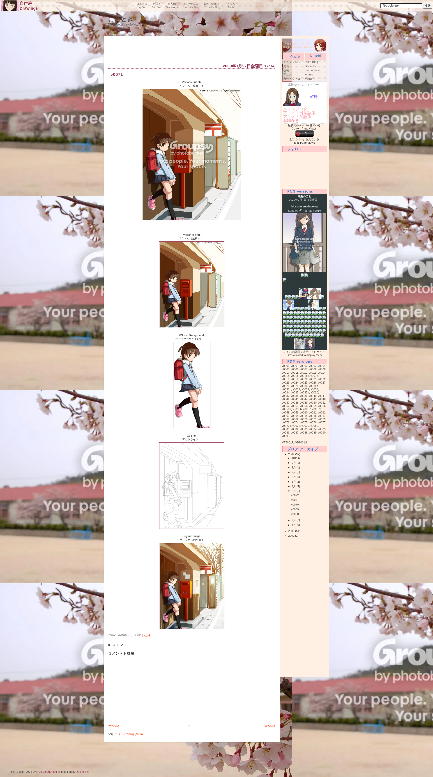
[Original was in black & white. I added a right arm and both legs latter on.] (299, 314)
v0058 (286, 412)
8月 (294, 467)
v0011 (294, 372)
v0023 (286, 382)
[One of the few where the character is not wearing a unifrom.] (292, 322)
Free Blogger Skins (48, 771)
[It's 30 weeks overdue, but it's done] (306, 309)
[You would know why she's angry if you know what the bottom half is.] (324, 309)
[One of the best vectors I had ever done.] (313, 314)
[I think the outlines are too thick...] (284, 322)
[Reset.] (284, 331)
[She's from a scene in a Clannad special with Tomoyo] (295, 309)
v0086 (286, 432)
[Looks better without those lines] (306, 276)
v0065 (304, 416)
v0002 (304, 366)
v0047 (286, 402)
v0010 (286, 372)
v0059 (295, 412)
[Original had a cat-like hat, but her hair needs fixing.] (292, 318)
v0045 (313, 399)
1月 (294, 525)
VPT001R (288, 442)
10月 (295, 458)
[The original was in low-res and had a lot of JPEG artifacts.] (317, 314)
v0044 (304, 399)
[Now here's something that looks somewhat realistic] (299, 347)
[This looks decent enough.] (308, 336)
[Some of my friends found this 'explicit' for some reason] (284, 314)
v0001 (295, 366)
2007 (291, 535)
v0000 (286, 366)
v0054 (304, 406)
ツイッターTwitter (231, 5)
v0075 (304, 422)
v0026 (313, 382)
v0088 (304, 432)
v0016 (295, 375)
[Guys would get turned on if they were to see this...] (288, 318)
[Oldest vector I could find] (304, 297)
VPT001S (301, 442)
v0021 (313, 379)
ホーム (192, 726)
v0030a (313, 386)
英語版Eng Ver (156, 5)
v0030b (286, 389)
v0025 (304, 382)
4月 (294, 486)
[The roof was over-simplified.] (313, 327)
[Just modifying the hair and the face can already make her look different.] (317, 331)
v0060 (304, 412)
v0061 (313, 412)
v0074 (295, 422)
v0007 (304, 369)
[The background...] (297, 336)
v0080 (314, 425)
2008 (291, 531)
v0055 (313, 406)
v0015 (286, 375)
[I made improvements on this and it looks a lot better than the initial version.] (313, 309)
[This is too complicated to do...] (299, 327)
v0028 (286, 386)
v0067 (322, 416)
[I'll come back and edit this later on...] (286, 336)
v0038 (295, 396)
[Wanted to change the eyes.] (311, 336)
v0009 (322, 369)
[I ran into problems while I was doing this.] (284, 327)
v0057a (316, 409)
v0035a (304, 392)
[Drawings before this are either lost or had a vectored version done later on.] (302, 276)
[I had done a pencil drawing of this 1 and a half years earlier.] (306, 314)
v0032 (305, 389)
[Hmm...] (320, 327)
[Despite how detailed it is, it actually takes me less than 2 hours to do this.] (324, 331)
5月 (294, 481)
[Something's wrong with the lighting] (302, 309)
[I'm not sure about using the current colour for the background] (317, 327)
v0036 (314, 392)
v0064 (295, 416)
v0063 (286, 416)
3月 (294, 491)
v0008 (313, 369)
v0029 (295, 386)
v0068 (286, 419)
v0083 (304, 429)
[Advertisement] (190, 51)
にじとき (121, 19)
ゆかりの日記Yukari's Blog (212, 5)
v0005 (286, 369)
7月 (294, 472)
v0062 (322, 412)
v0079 (305, 425)
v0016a (304, 375)
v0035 (295, 392)
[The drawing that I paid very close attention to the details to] (286, 297)
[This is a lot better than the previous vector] (306, 331)
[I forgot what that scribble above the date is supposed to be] (297, 297)
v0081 (286, 429)
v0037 (286, 396)
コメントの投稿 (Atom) (129, 734)
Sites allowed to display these (304, 355)
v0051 (322, 402)
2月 (294, 520)
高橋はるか (83, 771)
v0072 (322, 419)
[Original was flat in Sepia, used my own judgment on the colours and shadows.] (306, 327)
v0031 (296, 389)
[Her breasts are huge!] (299, 309)
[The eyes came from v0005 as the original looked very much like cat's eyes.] (317, 318)
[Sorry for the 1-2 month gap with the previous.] (309, 347)
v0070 (304, 419)
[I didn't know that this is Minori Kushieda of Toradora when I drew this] (290, 297)
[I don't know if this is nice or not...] (322, 336)
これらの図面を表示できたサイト (304, 351)
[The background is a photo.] (288, 327)
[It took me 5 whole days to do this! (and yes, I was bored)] (310, 322)
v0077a (286, 425)
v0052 (286, 406)
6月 (294, 477)
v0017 (314, 375)
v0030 (304, 386)
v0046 (322, 399)
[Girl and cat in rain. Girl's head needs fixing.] (302, 318)
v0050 (313, 402)
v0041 (322, 396)
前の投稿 (269, 726)
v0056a (286, 409)
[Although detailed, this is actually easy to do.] (319, 336)
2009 (291, 454)
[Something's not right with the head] (322, 297)
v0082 (295, 429)
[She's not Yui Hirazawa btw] (320, 331)
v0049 (304, 402)
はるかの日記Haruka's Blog (191, 5)
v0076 (313, 422)
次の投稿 (113, 726)
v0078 (296, 425)
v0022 (322, 379)
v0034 (286, 392)
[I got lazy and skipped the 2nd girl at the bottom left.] (306, 322)
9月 (294, 462)
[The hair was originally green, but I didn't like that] (295, 314)
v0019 (295, 379)
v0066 (313, 416)
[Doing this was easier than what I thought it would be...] (292, 331)
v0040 (313, 396)
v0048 (295, 402)
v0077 (322, 422)
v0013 (312, 372)
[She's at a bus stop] (295, 318)
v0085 (322, 429)
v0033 (314, 389)
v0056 (322, 406)
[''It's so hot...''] (292, 327)
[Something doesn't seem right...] (293, 336)
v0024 (295, 382)
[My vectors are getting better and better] (313, 331)
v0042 (286, 399)
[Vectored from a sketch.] (302, 331)
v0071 (117, 75)
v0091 (286, 436)
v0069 (295, 419)
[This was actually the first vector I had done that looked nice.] (288, 309)
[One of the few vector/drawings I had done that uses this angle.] (313, 318)
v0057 (307, 409)
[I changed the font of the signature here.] (299, 322)
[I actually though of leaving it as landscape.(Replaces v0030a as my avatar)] (290, 336)
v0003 (313, 366)
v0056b (297, 409)
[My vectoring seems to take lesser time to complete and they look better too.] (306, 318)
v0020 (304, 379)
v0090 (322, 432)
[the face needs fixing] (288, 314)
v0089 (313, 432)
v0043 (295, 399)
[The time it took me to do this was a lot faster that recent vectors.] (295, 327)
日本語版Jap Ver (141, 5)
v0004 (322, 366)
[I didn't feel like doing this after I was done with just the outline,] (299, 331)
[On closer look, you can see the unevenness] (293, 297)
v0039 (304, 396)
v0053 (295, 406)
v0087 (295, 432)
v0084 (313, 429)
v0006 (295, 369)
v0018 (286, 379)
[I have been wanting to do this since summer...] (302, 322)
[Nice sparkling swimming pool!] (310, 327)
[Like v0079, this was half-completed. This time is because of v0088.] (315, 336)
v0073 (286, 422)
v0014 (321, 372)
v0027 (322, 382)
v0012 (303, 372)
